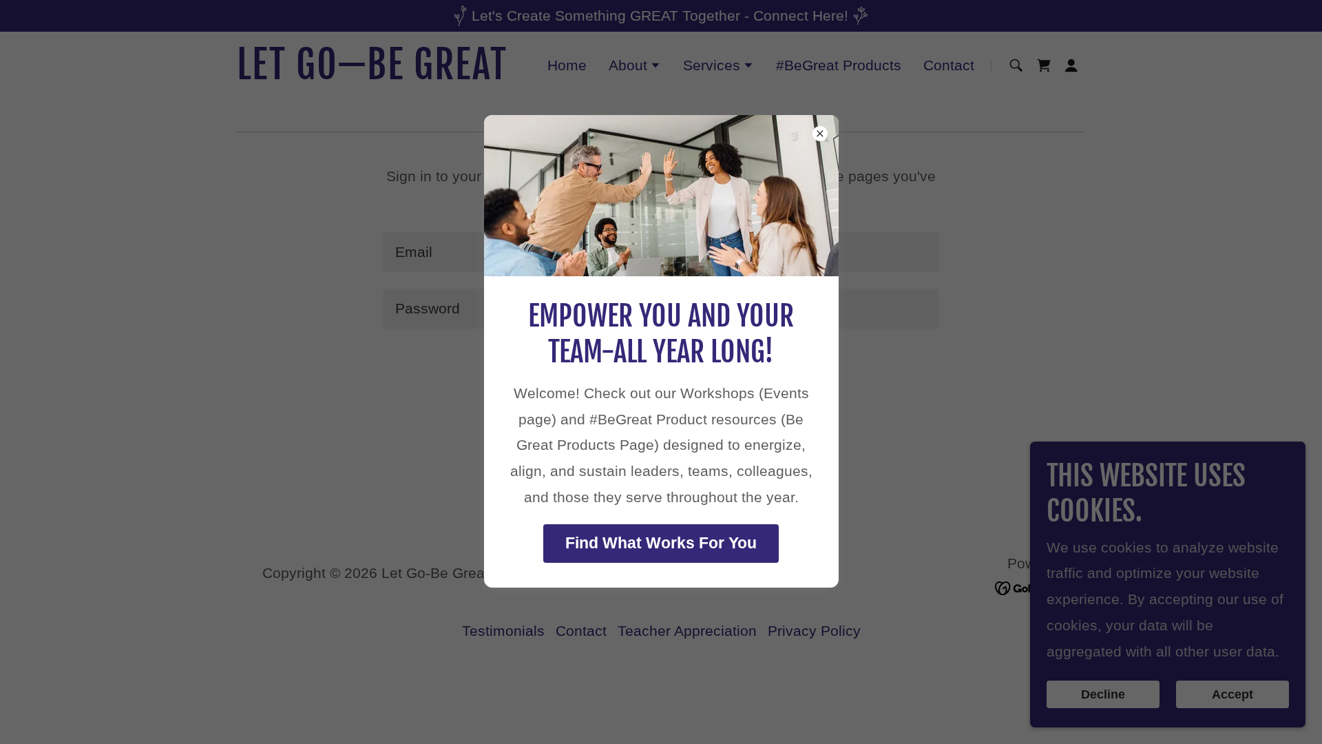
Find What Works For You (661, 543)
